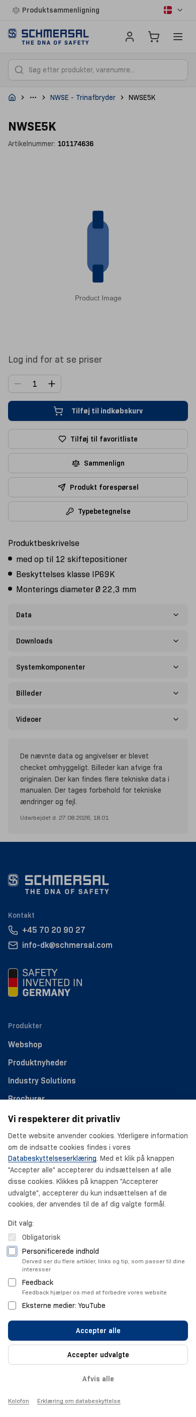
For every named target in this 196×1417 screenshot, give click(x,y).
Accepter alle (98, 1330)
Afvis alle (98, 1378)
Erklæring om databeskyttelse (79, 1400)
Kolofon (18, 1400)
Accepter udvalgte (98, 1354)
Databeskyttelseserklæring (52, 1158)
